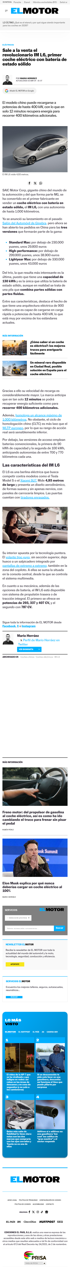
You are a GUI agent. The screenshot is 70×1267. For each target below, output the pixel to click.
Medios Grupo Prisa (35, 1263)
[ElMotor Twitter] (33, 1212)
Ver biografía (26, 649)
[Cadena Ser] (60, 1222)
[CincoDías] (30, 1222)
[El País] (10, 1222)
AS (43, 1032)
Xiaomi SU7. (28, 480)
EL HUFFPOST (24, 1032)
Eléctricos (8, 45)
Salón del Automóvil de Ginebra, (24, 223)
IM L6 (57, 657)
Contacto (50, 1204)
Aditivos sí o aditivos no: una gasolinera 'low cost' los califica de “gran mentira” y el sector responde (50, 1136)
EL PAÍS (36, 1032)
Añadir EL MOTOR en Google (22, 91)
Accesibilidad (38, 1204)
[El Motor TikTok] (42, 1212)
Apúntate (15, 964)
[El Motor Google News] (46, 1212)
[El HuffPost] (47, 1222)
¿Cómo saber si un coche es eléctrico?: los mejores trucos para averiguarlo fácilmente (47, 347)
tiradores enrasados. (35, 497)
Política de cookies (23, 1204)
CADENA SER (52, 1032)
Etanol (27, 2)
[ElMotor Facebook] (29, 1212)
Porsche (17, 2)
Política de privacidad (28, 1200)
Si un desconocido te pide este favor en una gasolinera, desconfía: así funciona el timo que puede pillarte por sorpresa (50, 1081)
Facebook (9, 626)
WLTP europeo (12, 428)
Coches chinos (28, 657)
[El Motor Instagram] (38, 1212)
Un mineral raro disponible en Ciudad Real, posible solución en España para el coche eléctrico (48, 368)
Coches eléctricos (44, 657)
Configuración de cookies (50, 1200)
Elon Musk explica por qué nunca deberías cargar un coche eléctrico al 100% (32, 887)
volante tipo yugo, (18, 557)
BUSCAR (14, 997)
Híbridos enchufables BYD (45, 2)
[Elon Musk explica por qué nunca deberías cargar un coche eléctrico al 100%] (35, 858)
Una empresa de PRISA (35, 1255)
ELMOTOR (10, 1032)
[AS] (19, 1222)
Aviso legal (12, 1200)
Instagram (28, 626)
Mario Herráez (28, 78)
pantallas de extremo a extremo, (24, 566)
